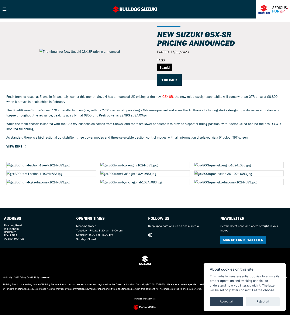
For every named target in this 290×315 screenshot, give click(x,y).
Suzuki (165, 67)
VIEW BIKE (14, 146)
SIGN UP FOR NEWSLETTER (243, 240)
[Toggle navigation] (4, 9)
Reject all (263, 301)
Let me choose (263, 290)
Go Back (170, 80)
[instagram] (151, 235)
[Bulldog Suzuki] (135, 9)
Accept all (226, 301)
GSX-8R (167, 96)
